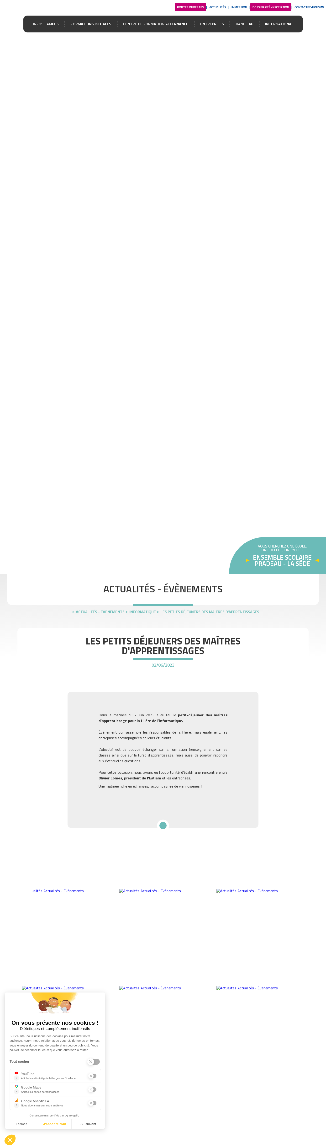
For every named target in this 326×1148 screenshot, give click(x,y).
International (279, 24)
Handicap (244, 24)
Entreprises (212, 24)
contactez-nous (307, 7)
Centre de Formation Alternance (155, 24)
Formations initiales (91, 24)
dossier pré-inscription (270, 7)
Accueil (48, 7)
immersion (239, 7)
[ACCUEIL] (69, 611)
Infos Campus (46, 24)
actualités (217, 7)
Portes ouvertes (190, 7)
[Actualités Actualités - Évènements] (66, 891)
